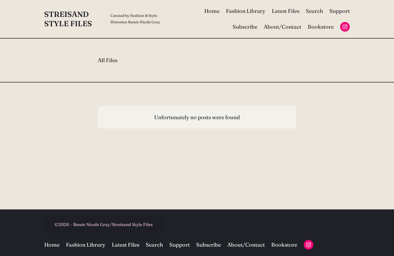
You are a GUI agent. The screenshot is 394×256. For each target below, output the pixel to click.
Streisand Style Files (68, 19)
